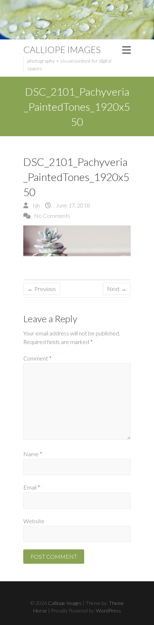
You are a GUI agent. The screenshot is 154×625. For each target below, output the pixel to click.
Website (33, 520)
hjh (36, 205)
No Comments (52, 215)
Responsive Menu (126, 50)
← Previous (42, 288)
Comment (37, 358)
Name (32, 453)
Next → (116, 288)
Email (31, 487)
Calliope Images (62, 49)
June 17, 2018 (72, 205)
